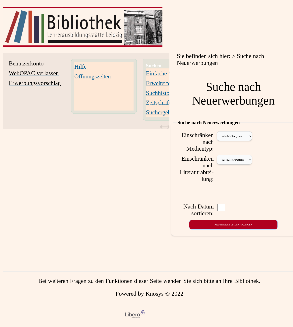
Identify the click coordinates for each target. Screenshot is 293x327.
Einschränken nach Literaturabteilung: (197, 168)
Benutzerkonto (26, 63)
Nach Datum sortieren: (198, 209)
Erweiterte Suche (166, 83)
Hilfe (80, 66)
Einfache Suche (164, 73)
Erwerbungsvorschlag (35, 83)
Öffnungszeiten (92, 76)
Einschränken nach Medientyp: (197, 142)
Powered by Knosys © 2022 (149, 293)
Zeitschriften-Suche (169, 102)
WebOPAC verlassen (34, 73)
